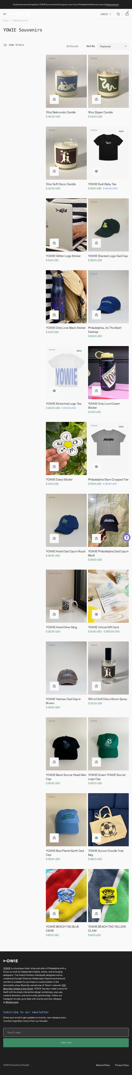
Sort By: (90, 46)
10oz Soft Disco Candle (61, 184)
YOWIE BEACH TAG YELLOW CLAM (107, 928)
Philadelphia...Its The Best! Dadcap (105, 330)
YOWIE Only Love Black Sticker (66, 328)
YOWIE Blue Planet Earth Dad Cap (65, 853)
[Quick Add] (54, 99)
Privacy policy (122, 1065)
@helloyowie (12, 1002)
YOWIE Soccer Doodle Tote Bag (106, 853)
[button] (4, 14)
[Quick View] (96, 171)
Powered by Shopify (19, 1065)
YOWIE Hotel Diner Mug (61, 627)
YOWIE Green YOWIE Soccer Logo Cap (107, 777)
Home (6, 20)
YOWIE (7, 968)
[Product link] (66, 89)
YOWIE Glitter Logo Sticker (63, 256)
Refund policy (103, 1065)
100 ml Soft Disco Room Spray (107, 699)
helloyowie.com (112, 4)
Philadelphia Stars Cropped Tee (108, 479)
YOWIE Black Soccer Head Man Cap (66, 777)
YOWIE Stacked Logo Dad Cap (108, 256)
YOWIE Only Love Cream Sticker (104, 406)
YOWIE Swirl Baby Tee (102, 184)
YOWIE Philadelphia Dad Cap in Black (108, 553)
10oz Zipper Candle (100, 112)
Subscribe (65, 1042)
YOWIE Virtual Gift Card (103, 627)
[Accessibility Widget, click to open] (126, 537)
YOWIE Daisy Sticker (59, 479)
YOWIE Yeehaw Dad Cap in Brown (63, 701)
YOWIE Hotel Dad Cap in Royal (65, 551)
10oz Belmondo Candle (61, 112)
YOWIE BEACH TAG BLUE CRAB (62, 928)
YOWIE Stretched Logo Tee (63, 403)
